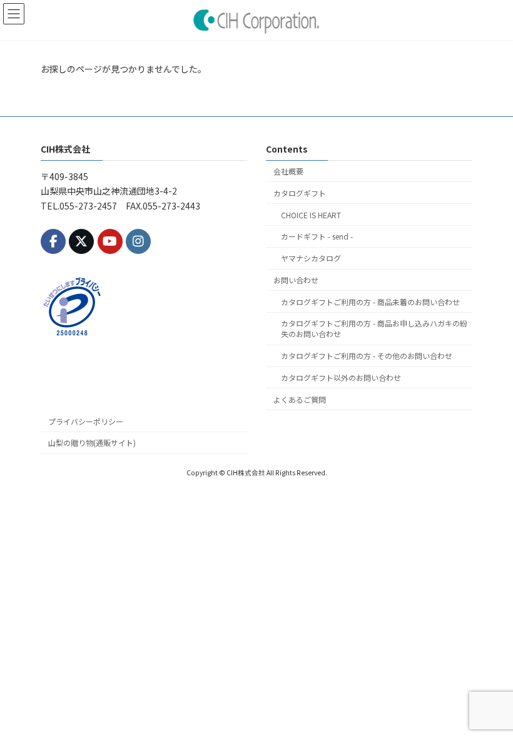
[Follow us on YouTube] (110, 240)
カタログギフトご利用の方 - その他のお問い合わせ (366, 355)
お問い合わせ (295, 280)
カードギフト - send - (317, 236)
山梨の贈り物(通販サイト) (92, 442)
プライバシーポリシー (85, 420)
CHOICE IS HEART (311, 214)
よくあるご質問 (299, 399)
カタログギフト (299, 193)
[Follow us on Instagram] (138, 240)
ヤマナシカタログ (311, 258)
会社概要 (288, 171)
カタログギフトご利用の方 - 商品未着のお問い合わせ (370, 301)
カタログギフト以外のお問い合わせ (341, 377)
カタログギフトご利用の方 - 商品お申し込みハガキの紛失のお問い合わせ (374, 328)
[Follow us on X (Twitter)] (81, 240)
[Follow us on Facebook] (53, 240)
